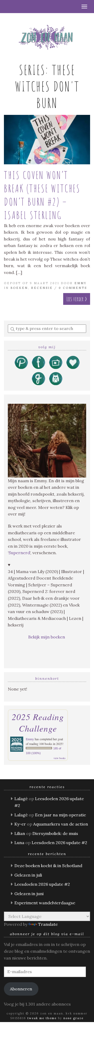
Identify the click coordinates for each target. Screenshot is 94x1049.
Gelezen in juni (29, 893)
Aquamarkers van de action (60, 824)
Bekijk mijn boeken (47, 637)
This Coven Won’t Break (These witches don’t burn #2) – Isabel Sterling (42, 195)
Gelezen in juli (28, 875)
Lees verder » (76, 298)
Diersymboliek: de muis (55, 833)
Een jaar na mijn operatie (60, 814)
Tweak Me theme (42, 1018)
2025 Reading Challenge (38, 722)
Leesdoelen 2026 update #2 (59, 842)
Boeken (19, 288)
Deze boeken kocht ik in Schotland (48, 865)
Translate (48, 924)
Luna (19, 842)
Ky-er (20, 824)
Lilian (19, 833)
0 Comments (73, 288)
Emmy (80, 283)
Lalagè (21, 798)
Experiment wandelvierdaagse (44, 902)
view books (60, 758)
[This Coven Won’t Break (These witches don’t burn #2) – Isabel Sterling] (47, 139)
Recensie (42, 288)
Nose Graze (73, 1018)
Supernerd (19, 552)
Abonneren (21, 988)
